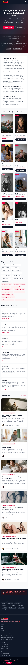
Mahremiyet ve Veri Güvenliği (20, 43)
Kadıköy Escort (15, 270)
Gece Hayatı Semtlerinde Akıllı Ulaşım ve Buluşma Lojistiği (12, 570)
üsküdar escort (20, 605)
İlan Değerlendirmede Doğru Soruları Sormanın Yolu (12, 415)
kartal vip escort (5, 286)
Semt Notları (8, 48)
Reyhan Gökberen (8, 487)
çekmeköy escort (21, 225)
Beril (3, 134)
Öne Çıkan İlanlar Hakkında (8, 46)
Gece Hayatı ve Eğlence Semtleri (9, 536)
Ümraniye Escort (17, 273)
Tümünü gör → (23, 395)
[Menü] (25, 2)
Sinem (3, 249)
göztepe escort (4, 612)
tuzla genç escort (16, 286)
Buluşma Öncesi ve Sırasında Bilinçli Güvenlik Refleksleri (11, 477)
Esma (16, 163)
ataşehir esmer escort (19, 289)
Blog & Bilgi (20, 27)
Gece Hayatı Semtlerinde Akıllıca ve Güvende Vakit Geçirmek (14, 539)
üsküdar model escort (19, 292)
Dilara (16, 134)
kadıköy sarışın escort (7, 289)
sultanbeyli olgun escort (7, 299)
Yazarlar (3, 630)
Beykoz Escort (5, 281)
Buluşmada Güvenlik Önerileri (19, 36)
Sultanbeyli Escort (18, 278)
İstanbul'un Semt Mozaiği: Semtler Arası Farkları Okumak (12, 446)
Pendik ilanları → (6, 318)
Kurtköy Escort (16, 275)
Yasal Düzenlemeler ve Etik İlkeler (14, 51)
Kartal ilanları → (6, 346)
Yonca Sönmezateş (8, 456)
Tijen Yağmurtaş (8, 425)
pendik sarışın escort (6, 284)
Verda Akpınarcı (8, 517)
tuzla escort (7, 169)
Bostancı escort (6, 76)
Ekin (3, 163)
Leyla (16, 193)
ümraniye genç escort (7, 292)
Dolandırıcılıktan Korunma (14, 38)
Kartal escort (5, 66)
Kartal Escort (5, 267)
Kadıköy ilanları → (6, 389)
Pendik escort (11, 65)
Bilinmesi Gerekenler (7, 36)
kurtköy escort (21, 198)
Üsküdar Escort (6, 275)
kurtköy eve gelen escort (7, 294)
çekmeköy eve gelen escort (8, 297)
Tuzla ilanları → (5, 360)
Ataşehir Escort (6, 273)
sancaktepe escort (12, 607)
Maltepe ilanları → (6, 332)
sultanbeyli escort (20, 170)
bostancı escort (20, 609)
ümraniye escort (12, 605)
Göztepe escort (14, 76)
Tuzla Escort (15, 267)
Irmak (3, 193)
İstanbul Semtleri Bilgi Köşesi (9, 413)
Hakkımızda (3, 650)
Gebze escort (11, 102)
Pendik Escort (5, 264)
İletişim (2, 651)
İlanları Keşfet (8, 27)
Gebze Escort (5, 270)
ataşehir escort (21, 139)
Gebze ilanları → (6, 375)
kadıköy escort (17, 603)
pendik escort (7, 255)
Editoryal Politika (4, 646)
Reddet (3, 662)
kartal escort (7, 141)
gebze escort (10, 603)
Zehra (16, 249)
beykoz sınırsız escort (20, 299)
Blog (2, 628)
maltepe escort (11, 601)
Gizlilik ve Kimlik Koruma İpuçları (14, 41)
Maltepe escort (18, 65)
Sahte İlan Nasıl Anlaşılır (20, 46)
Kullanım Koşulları (5, 653)
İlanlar (2, 626)
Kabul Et (9, 662)
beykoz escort (7, 227)
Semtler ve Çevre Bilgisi (17, 48)
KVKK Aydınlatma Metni (6, 655)
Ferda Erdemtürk (8, 579)
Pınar (16, 219)
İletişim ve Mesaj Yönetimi (7, 43)
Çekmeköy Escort (6, 278)
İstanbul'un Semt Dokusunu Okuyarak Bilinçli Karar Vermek (12, 508)
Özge (3, 221)
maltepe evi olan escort (19, 284)
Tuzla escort (18, 102)
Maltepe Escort (16, 264)
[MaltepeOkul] (4, 2)
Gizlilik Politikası (4, 648)
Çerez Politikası (4, 644)
